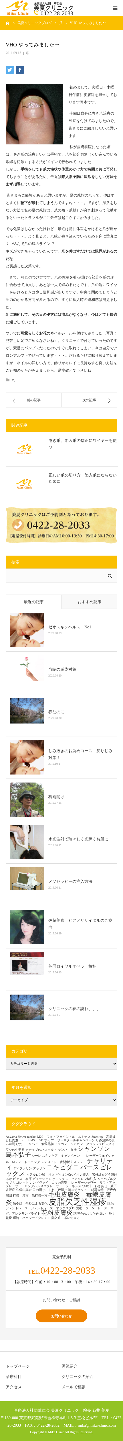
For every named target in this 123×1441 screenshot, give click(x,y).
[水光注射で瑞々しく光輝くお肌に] (27, 842)
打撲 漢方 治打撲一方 (30, 1195)
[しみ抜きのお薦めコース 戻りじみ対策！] (27, 757)
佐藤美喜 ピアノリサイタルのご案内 (80, 924)
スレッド (79, 1162)
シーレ (36, 1155)
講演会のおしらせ (86, 1213)
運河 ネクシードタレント (32, 1218)
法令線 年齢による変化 (30, 1203)
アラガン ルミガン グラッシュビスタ (83, 1144)
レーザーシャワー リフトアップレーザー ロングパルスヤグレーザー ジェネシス (60, 1184)
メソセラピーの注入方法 (72, 881)
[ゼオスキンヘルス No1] (27, 630)
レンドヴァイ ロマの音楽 (49, 1182)
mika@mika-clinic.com (97, 1425)
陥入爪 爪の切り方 (65, 1218)
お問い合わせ (61, 1315)
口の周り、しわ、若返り (50, 1189)
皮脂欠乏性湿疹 (77, 1201)
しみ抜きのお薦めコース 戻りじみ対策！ (80, 754)
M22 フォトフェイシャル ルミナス (64, 1136)
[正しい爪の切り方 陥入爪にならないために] (24, 483)
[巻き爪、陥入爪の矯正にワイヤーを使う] (24, 449)
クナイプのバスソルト (41, 1149)
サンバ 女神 (67, 1149)
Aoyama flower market (21, 1136)
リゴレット (21, 1182)
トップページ (18, 1366)
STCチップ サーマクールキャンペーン (67, 1140)
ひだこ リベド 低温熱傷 (35, 1144)
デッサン (39, 1168)
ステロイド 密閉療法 (56, 1162)
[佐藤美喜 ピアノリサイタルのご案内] (27, 927)
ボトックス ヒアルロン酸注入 (74, 1179)
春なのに (56, 712)
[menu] (115, 8)
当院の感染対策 (62, 669)
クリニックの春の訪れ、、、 (74, 1009)
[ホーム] (8, 23)
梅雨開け (56, 797)
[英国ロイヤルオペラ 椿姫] (27, 969)
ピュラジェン (42, 1179)
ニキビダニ (62, 1167)
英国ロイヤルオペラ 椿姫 (72, 966)
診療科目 (14, 1377)
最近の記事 (34, 602)
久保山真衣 (24, 1189)
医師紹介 (69, 1366)
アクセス (14, 1387)
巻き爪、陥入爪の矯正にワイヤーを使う (83, 443)
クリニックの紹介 (77, 1377)
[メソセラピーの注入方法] (27, 884)
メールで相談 (73, 1387)
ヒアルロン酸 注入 (40, 1174)
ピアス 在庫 (22, 1179)
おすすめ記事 (90, 602)
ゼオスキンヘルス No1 (69, 627)
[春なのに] (27, 715)
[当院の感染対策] (27, 672)
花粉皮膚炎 (57, 1212)
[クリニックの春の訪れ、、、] (27, 1012)
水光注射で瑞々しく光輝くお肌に (78, 839)
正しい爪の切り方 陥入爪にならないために (83, 478)
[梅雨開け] (27, 800)
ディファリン (22, 1168)
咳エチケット (79, 1189)
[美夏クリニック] (18, 13)
